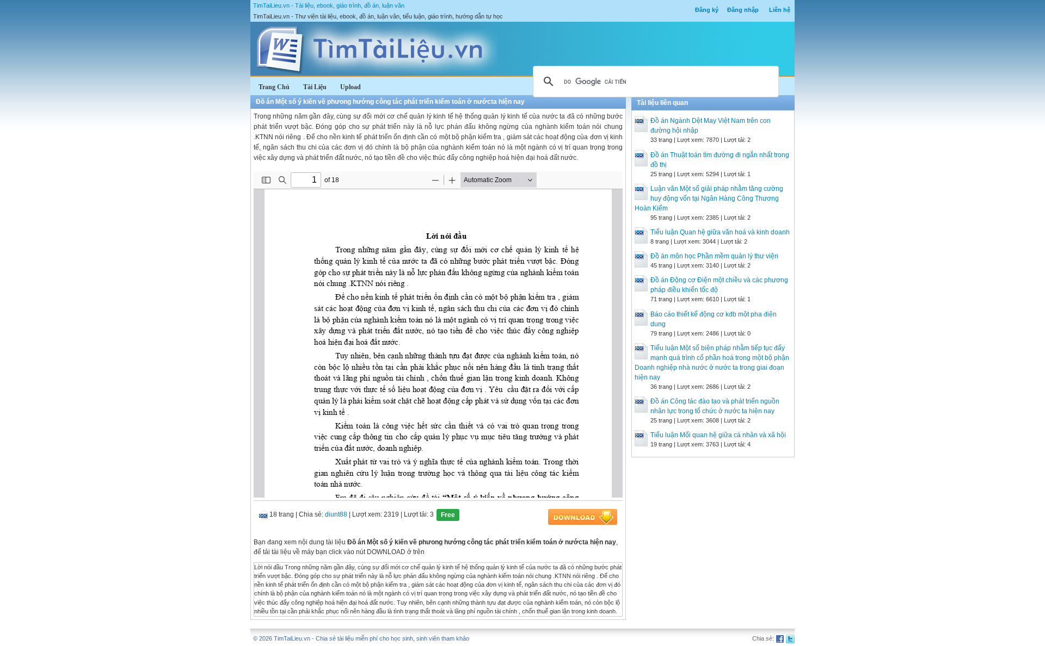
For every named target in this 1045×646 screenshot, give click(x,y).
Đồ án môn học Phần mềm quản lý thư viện (714, 256)
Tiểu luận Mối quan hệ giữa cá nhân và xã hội (718, 435)
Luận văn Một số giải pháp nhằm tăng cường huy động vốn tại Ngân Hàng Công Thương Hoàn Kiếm (709, 198)
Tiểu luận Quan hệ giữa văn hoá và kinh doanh (720, 232)
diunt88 (336, 514)
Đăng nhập (743, 10)
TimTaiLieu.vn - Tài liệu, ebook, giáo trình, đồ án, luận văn (328, 5)
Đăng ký (706, 10)
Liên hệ (779, 10)
